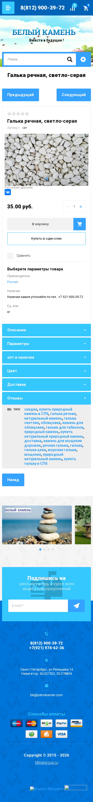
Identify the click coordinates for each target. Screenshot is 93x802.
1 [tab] (46, 179)
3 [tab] (49, 549)
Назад (13, 479)
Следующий (74, 94)
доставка (33, 441)
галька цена (35, 450)
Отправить (76, 606)
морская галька (62, 450)
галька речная (63, 414)
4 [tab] (53, 549)
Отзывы (15, 398)
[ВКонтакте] (8, 192)
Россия (12, 282)
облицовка (50, 423)
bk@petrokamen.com (46, 695)
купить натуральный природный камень (53, 434)
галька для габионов (64, 427)
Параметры (18, 343)
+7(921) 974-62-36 (46, 648)
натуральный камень (43, 418)
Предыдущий (20, 94)
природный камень (41, 432)
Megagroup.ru (46, 762)
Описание (16, 330)
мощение (32, 454)
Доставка (16, 384)
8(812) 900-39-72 (42, 8)
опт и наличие (20, 357)
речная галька (55, 445)
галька (76, 445)
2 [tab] (44, 549)
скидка (30, 409)
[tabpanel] (46, 160)
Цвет (12, 370)
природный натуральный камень (43, 456)
